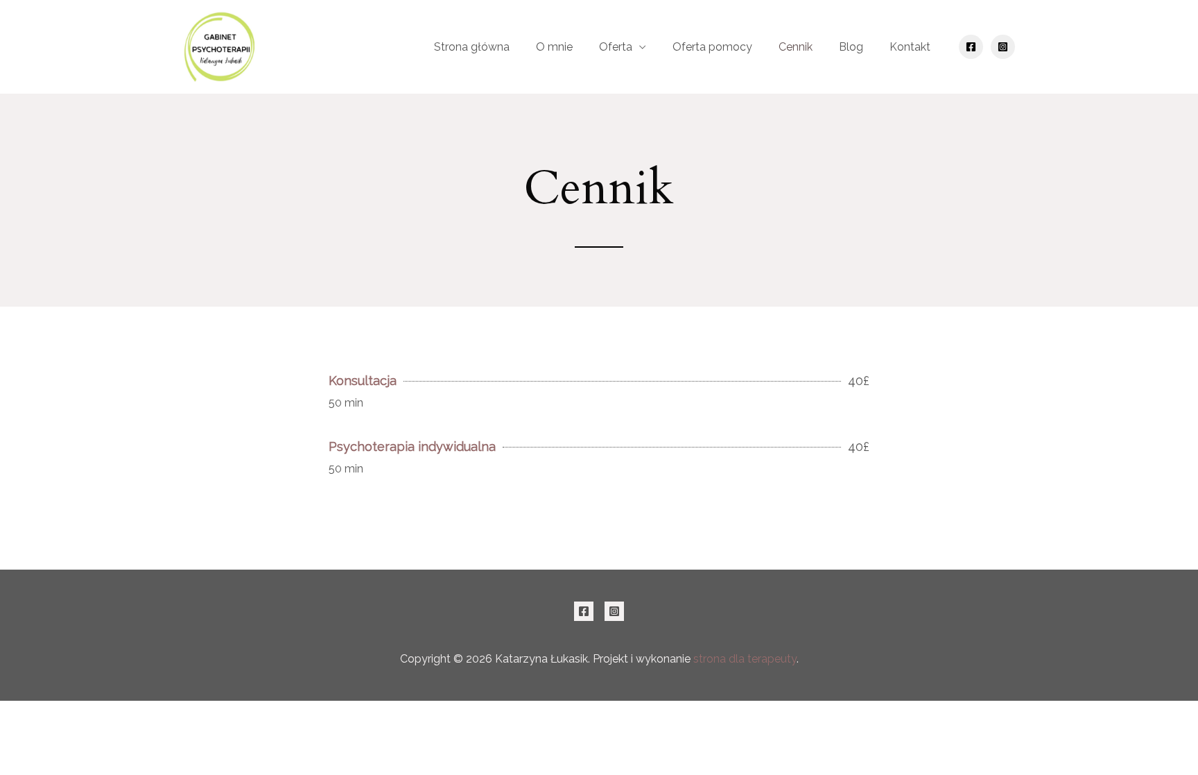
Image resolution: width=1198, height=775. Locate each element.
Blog (851, 46)
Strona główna (472, 46)
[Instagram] (1003, 47)
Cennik (796, 46)
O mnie (554, 46)
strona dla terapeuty (745, 658)
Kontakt (909, 46)
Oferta (615, 46)
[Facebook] (971, 47)
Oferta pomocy (712, 46)
